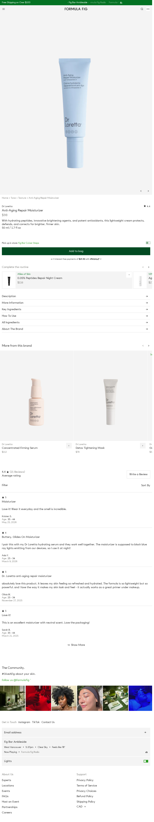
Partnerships (9, 807)
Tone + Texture (18, 198)
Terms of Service (87, 785)
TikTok (36, 722)
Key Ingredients (11, 309)
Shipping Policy (86, 801)
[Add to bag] (127, 275)
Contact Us (48, 722)
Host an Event (10, 801)
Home (5, 198)
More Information (12, 302)
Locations (8, 785)
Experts (6, 780)
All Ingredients (11, 322)
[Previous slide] (141, 191)
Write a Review (138, 473)
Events (6, 791)
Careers (7, 812)
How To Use (9, 315)
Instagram (24, 722)
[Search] (142, 9)
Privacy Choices (86, 791)
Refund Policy (85, 796)
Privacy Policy (85, 780)
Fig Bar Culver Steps (28, 243)
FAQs (5, 796)
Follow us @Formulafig (16, 679)
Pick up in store (20, 243)
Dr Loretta (7, 206)
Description (9, 296)
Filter (5, 484)
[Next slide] (148, 191)
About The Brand (12, 329)
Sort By (145, 484)
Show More (78, 643)
